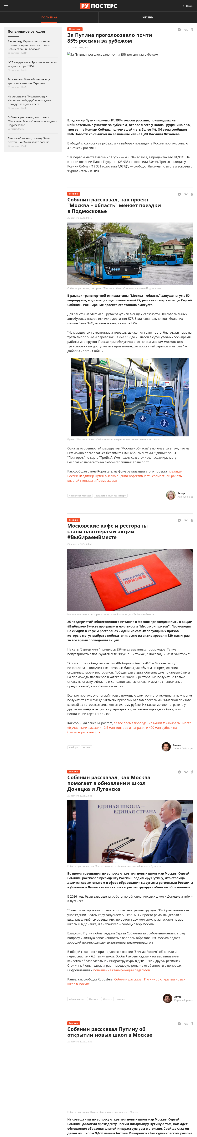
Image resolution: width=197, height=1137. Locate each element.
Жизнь (148, 17)
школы (120, 999)
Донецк (107, 999)
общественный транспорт (111, 495)
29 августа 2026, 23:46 (79, 795)
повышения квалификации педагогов (121, 970)
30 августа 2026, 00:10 (79, 217)
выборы (73, 747)
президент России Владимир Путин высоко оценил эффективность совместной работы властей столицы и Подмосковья (125, 476)
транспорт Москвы (80, 495)
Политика (49, 17)
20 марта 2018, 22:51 (79, 47)
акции (86, 747)
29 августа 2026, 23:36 (79, 1041)
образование (76, 999)
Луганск (93, 999)
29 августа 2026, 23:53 (79, 544)
